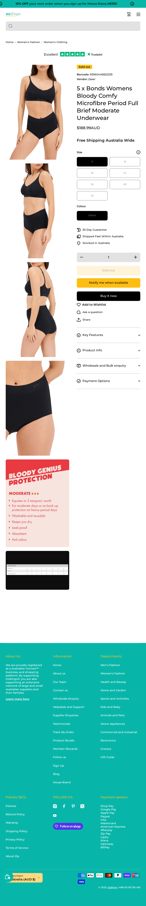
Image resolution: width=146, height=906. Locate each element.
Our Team (59, 682)
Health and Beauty (113, 682)
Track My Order (63, 732)
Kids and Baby (110, 707)
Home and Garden (113, 690)
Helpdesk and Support (68, 707)
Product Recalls (63, 740)
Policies (11, 806)
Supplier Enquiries (65, 715)
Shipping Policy (16, 831)
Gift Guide (107, 757)
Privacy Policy (15, 839)
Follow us (59, 757)
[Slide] (138, 152)
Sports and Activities (115, 698)
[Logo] (13, 14)
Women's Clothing (55, 42)
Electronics (108, 740)
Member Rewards (65, 749)
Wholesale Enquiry (66, 698)
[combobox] (73, 26)
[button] (129, 14)
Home (9, 42)
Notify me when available (108, 282)
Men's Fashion (110, 665)
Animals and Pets (113, 715)
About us (59, 673)
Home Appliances (113, 724)
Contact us (60, 690)
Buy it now (108, 296)
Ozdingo (112, 887)
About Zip (12, 856)
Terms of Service (17, 848)
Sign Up (58, 765)
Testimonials (61, 724)
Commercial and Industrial (119, 732)
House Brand (62, 782)
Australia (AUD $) (22, 879)
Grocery (106, 749)
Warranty (12, 822)
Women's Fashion (28, 42)
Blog (56, 774)
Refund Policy (15, 814)
